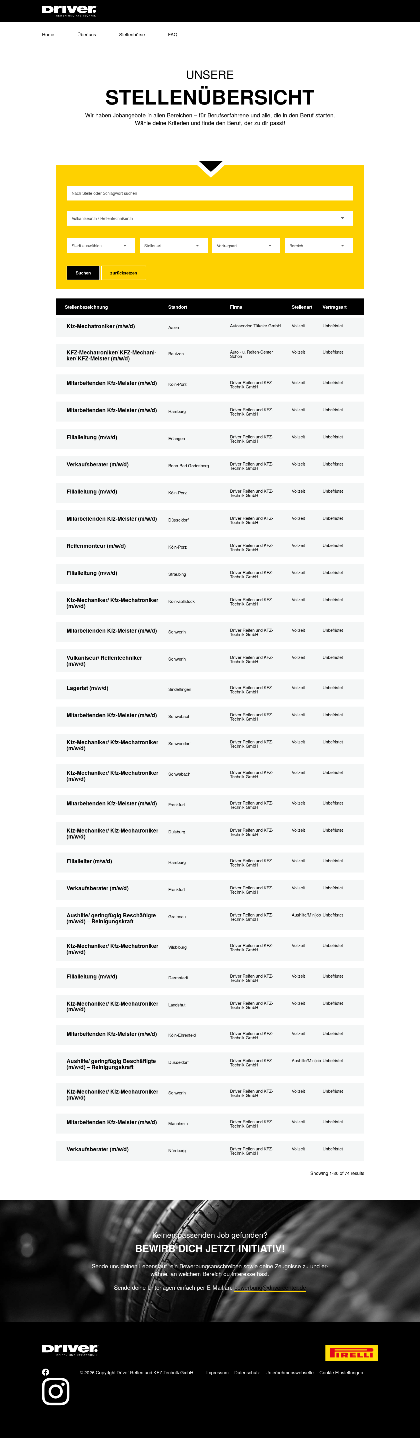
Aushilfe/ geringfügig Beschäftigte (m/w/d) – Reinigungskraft (111, 918)
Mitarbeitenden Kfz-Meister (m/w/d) (112, 383)
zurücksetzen (123, 273)
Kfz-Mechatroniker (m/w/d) (101, 326)
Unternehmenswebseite (289, 1372)
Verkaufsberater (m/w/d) (98, 464)
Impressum (217, 1372)
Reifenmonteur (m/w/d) (96, 545)
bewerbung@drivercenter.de (270, 1287)
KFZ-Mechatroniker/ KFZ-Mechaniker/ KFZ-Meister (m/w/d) (111, 355)
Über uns (86, 35)
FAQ (172, 35)
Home (48, 35)
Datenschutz (247, 1372)
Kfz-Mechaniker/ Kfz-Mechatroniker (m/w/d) (112, 603)
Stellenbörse (132, 35)
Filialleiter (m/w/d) (89, 861)
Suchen (83, 273)
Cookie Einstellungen (341, 1372)
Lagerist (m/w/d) (87, 688)
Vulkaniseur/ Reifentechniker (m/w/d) (104, 660)
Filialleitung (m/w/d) (92, 437)
